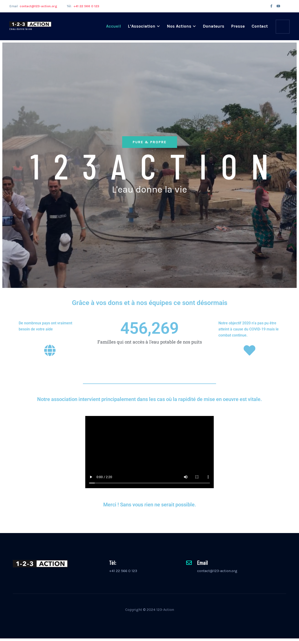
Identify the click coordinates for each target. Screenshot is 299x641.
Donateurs (213, 26)
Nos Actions (179, 26)
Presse (238, 26)
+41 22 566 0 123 (123, 571)
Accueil (113, 26)
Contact (260, 26)
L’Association (141, 26)
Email (33, 6)
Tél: (83, 6)
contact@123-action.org (217, 571)
